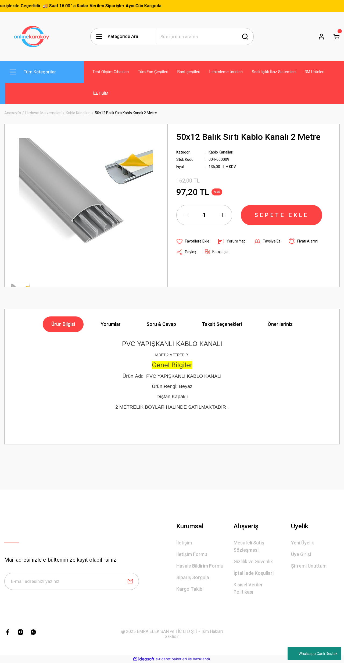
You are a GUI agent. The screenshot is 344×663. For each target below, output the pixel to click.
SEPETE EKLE (282, 215)
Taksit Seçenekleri (222, 324)
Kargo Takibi (189, 589)
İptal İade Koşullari (254, 573)
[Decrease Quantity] (186, 215)
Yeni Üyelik (302, 543)
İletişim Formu (191, 554)
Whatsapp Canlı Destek (318, 653)
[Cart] (336, 36)
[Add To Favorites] (192, 241)
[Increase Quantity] (222, 215)
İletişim (184, 543)
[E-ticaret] (171, 659)
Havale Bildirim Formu (199, 566)
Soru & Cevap (161, 324)
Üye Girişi (301, 554)
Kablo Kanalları (221, 152)
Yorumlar (111, 324)
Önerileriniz (280, 324)
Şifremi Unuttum (309, 566)
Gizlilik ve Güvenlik (253, 561)
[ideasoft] (144, 659)
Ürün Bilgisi (63, 324)
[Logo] (33, 36)
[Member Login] (321, 36)
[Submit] (130, 581)
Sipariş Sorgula (192, 577)
